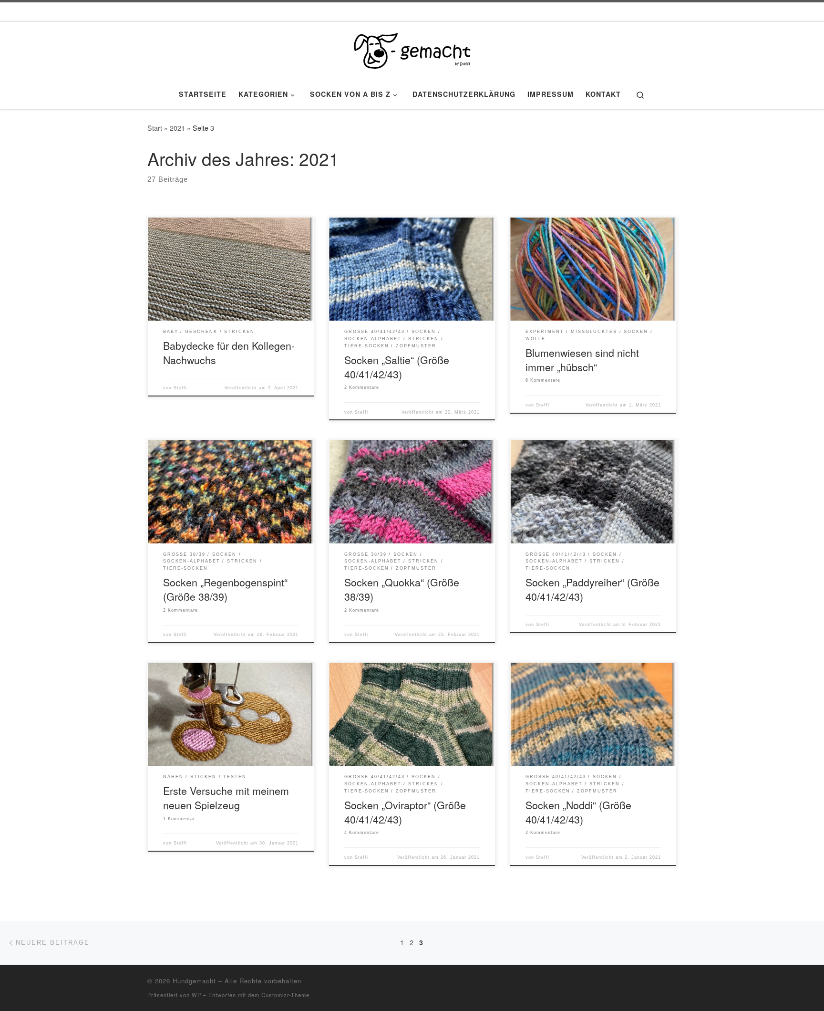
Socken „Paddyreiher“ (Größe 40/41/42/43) (592, 589)
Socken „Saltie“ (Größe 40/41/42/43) (396, 366)
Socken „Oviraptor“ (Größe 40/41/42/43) (405, 811)
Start (154, 128)
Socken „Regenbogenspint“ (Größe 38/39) (225, 589)
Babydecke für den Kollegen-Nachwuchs (229, 352)
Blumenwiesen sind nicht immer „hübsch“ (582, 359)
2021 (177, 128)
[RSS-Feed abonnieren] (674, 984)
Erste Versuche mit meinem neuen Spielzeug (226, 797)
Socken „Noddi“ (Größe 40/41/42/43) (578, 811)
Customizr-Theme (285, 995)
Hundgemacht (194, 980)
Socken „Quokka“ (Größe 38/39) (401, 589)
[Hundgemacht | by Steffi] (412, 48)
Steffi (180, 388)
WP (196, 995)
